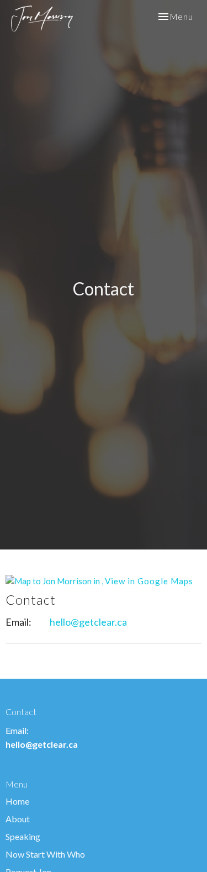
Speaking (23, 836)
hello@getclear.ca (88, 622)
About (18, 818)
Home (17, 801)
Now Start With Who (45, 854)
